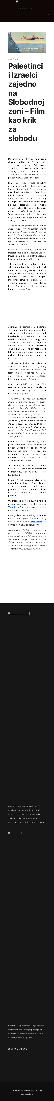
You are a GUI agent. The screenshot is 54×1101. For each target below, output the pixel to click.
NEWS (15, 49)
